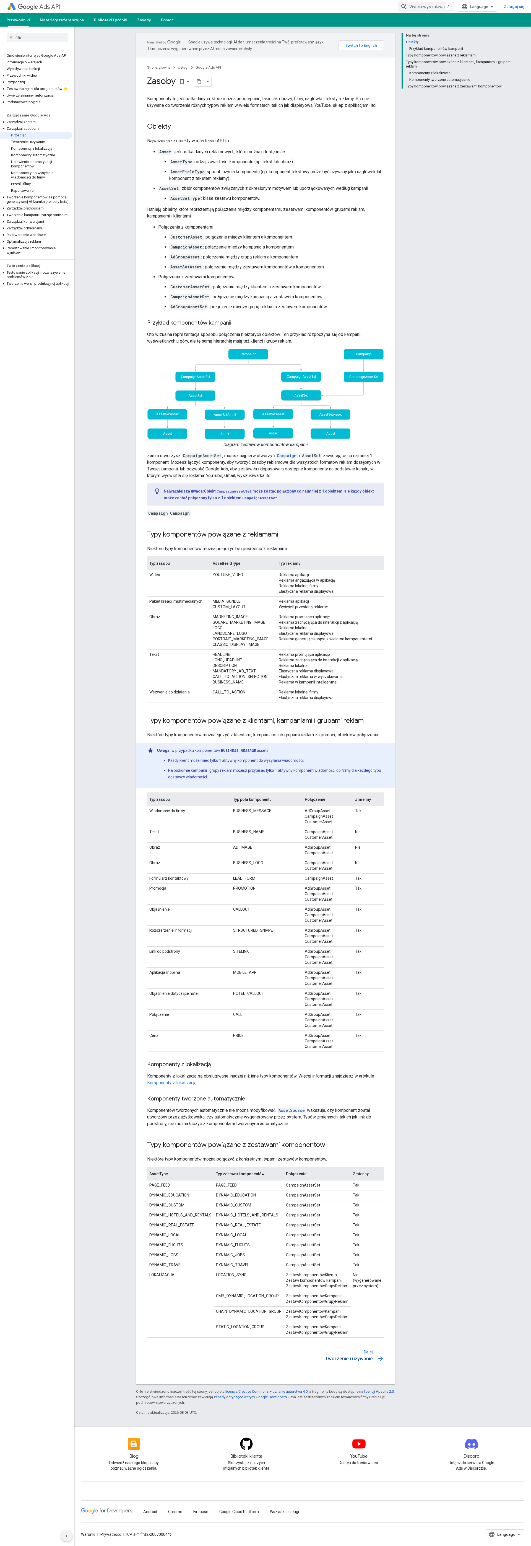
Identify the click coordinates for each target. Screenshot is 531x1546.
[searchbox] (37, 37)
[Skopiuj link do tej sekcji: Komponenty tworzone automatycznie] (250, 1099)
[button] (36, 75)
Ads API (50, 7)
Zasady (144, 19)
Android (150, 1511)
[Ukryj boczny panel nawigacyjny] (66, 1536)
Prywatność (110, 1534)
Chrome (175, 1511)
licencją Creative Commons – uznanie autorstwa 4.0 (266, 1391)
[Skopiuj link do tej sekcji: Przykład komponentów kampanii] (236, 323)
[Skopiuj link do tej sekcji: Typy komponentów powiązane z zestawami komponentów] (330, 1145)
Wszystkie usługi (284, 1511)
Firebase (200, 1511)
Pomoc (167, 19)
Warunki (88, 1534)
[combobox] (426, 7)
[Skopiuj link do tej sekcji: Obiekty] (176, 127)
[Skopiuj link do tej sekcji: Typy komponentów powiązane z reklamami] (283, 535)
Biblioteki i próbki (110, 19)
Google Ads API (208, 67)
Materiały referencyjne (62, 19)
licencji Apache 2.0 (379, 1391)
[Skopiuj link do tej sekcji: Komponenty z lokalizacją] (216, 1064)
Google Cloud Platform (239, 1511)
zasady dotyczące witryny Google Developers (250, 1397)
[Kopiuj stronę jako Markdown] (199, 81)
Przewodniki (18, 19)
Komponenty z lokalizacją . (173, 1082)
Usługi (183, 67)
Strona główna (159, 67)
